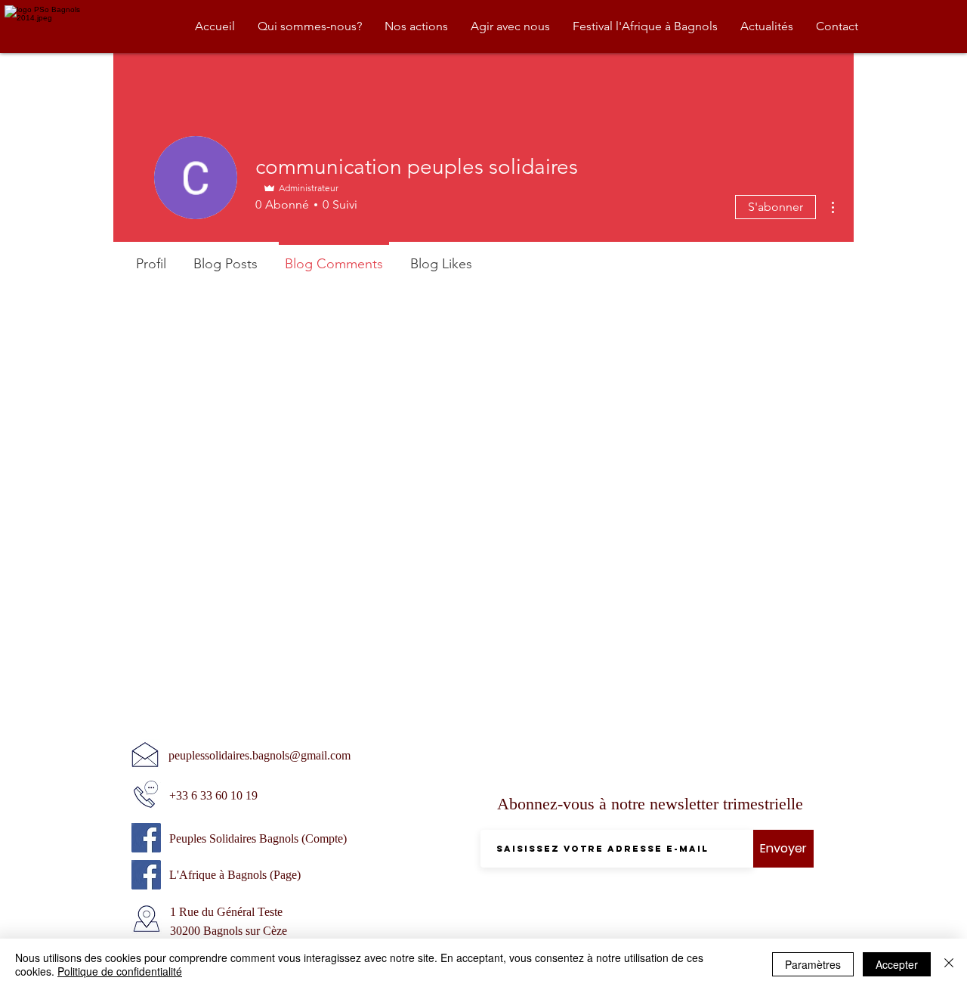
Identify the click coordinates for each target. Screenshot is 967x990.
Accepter (897, 964)
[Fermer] (949, 964)
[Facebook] (146, 874)
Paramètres (813, 964)
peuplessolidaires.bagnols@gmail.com (259, 755)
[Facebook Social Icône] (146, 837)
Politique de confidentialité (119, 971)
